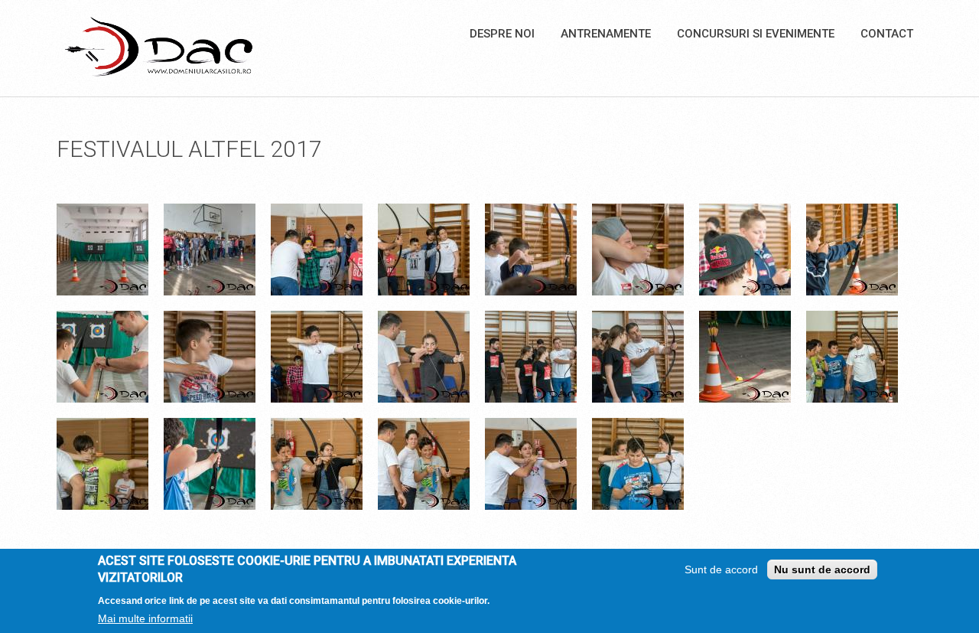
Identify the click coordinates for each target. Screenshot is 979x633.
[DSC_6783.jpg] (852, 213)
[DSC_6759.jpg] (102, 213)
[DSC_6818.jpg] (102, 427)
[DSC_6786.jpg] (209, 320)
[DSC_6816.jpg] (852, 320)
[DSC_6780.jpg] (745, 213)
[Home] (159, 46)
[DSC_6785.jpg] (102, 320)
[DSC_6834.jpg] (638, 427)
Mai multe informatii (145, 618)
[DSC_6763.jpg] (317, 213)
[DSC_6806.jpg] (745, 320)
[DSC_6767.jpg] (424, 213)
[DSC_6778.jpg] (638, 213)
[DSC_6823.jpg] (209, 427)
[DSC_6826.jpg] (424, 427)
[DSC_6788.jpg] (317, 320)
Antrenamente (606, 34)
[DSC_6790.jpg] (424, 320)
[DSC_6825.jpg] (317, 427)
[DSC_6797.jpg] (638, 320)
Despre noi (502, 34)
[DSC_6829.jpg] (531, 427)
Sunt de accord (721, 569)
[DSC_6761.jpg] (209, 213)
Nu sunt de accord (822, 569)
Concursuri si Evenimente (755, 34)
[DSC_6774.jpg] (531, 213)
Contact (886, 34)
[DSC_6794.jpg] (531, 320)
